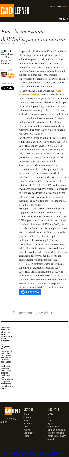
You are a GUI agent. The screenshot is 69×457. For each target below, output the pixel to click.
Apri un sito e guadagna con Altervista (21, 452)
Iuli (48, 417)
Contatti (50, 439)
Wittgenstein (53, 426)
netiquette (6, 366)
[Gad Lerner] (10, 11)
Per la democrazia (56, 430)
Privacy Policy (18, 454)
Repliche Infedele (55, 433)
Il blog (26, 436)
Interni (26, 426)
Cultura (27, 417)
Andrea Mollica (11, 75)
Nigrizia (50, 423)
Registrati (55, 6)
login (65, 6)
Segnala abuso (57, 452)
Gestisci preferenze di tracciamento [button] (42, 454)
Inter (49, 420)
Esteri (26, 420)
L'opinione (28, 433)
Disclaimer (44, 452)
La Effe (50, 414)
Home (26, 414)
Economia (28, 423)
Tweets (26, 430)
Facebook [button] (32, 292)
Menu (63, 19)
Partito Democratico (56, 436)
